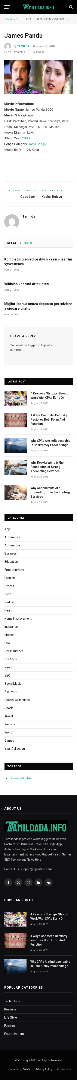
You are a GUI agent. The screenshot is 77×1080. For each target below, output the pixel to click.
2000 (26, 138)
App (7, 529)
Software (10, 691)
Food (7, 594)
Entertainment (14, 569)
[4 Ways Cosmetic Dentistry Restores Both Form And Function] (15, 420)
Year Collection (14, 748)
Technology (12, 1001)
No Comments (16, 52)
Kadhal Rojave (52, 196)
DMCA (27, 1069)
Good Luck (27, 196)
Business (10, 553)
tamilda (23, 46)
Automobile (12, 537)
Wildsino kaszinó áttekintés (26, 284)
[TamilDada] (38, 7)
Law (7, 643)
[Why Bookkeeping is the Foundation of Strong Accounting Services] (15, 467)
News (8, 667)
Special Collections (17, 700)
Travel (8, 716)
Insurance (11, 626)
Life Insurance (14, 651)
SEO (7, 675)
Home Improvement (18, 618)
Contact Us (64, 1069)
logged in (34, 345)
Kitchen (9, 635)
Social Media (13, 683)
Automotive (12, 545)
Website (9, 724)
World (8, 732)
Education (11, 561)
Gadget (9, 602)
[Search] (70, 7)
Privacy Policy (44, 1069)
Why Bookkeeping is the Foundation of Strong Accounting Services (47, 467)
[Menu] (7, 7)
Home (14, 1069)
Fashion (9, 578)
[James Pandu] (38, 77)
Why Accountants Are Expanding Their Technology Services (50, 492)
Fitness (9, 586)
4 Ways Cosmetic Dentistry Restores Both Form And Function (49, 419)
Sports (8, 708)
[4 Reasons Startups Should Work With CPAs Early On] (15, 398)
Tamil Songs (37, 144)
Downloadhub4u (21, 778)
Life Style (10, 659)
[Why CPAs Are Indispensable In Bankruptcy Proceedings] (15, 445)
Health (8, 610)
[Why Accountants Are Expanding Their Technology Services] (15, 492)
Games (9, 740)
